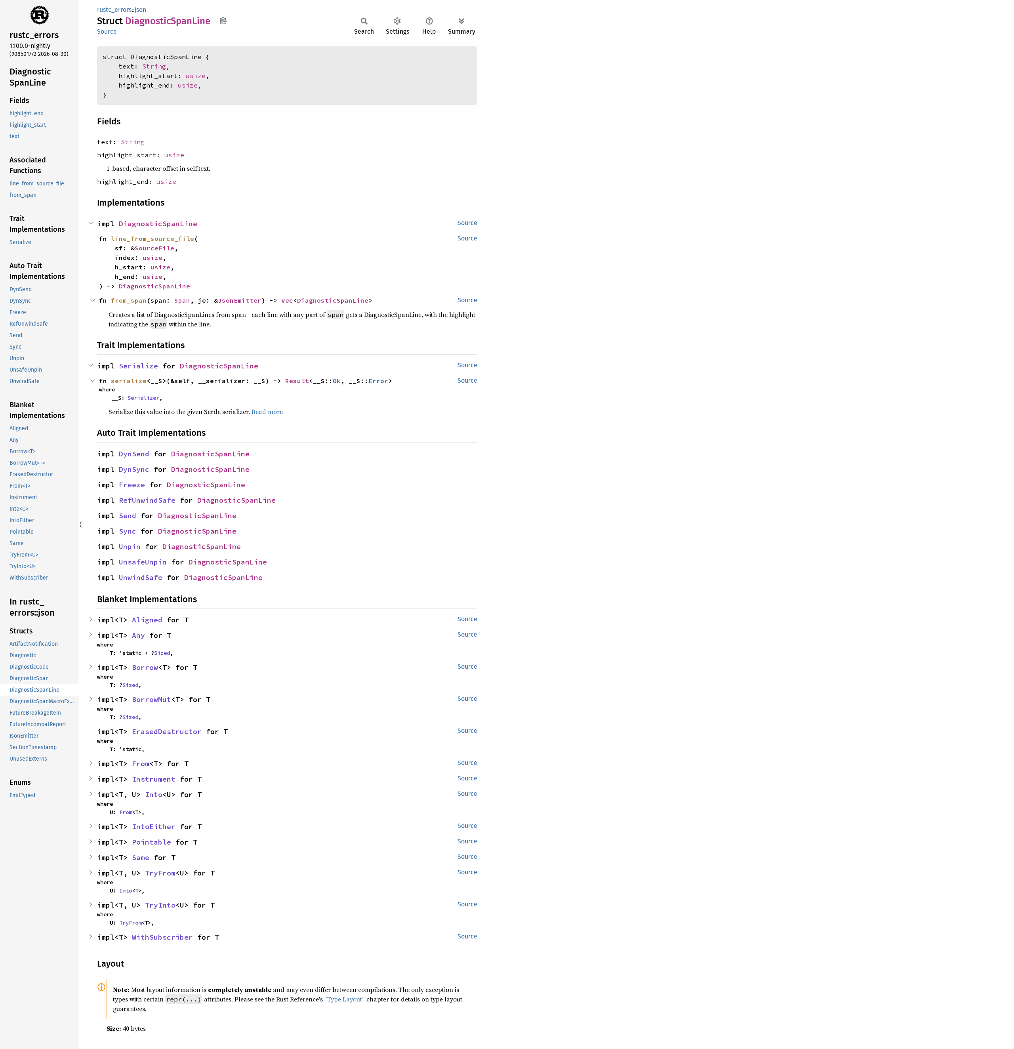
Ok (337, 381)
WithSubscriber (162, 937)
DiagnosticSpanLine (158, 223)
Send (127, 515)
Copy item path (223, 20)
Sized (162, 652)
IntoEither (153, 826)
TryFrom (160, 872)
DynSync (134, 469)
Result (297, 381)
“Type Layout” (344, 999)
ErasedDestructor (167, 731)
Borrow (145, 667)
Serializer (143, 397)
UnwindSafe (140, 577)
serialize (129, 381)
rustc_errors (114, 9)
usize (196, 76)
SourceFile (154, 248)
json (140, 9)
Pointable (151, 842)
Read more (267, 411)
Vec (287, 300)
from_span (129, 300)
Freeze (132, 484)
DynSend (134, 453)
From (140, 763)
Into (153, 794)
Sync (127, 531)
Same (140, 857)
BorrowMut (151, 699)
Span (182, 300)
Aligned (147, 619)
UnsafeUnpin (143, 561)
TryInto (160, 905)
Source (107, 31)
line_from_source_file (152, 238)
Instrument (153, 779)
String (154, 66)
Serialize (138, 365)
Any (138, 635)
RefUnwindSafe (147, 500)
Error (378, 381)
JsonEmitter (239, 300)
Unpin (130, 546)
